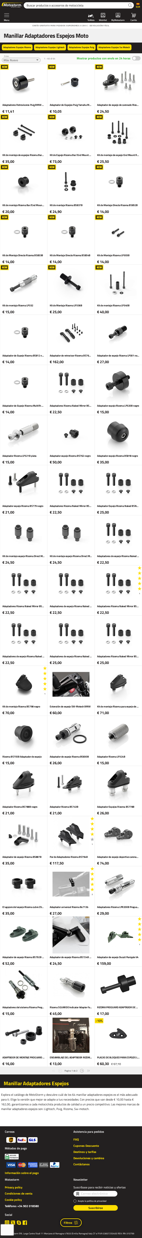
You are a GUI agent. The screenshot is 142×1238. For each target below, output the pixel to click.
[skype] (19, 1222)
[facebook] (25, 1222)
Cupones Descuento (86, 1145)
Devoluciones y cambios (88, 1158)
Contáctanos (81, 1164)
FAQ (76, 1139)
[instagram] (7, 1222)
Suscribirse (95, 1208)
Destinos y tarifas (84, 1152)
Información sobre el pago (22, 1173)
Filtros (68, 1222)
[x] (13, 1222)
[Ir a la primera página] (53, 1070)
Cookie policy (13, 1199)
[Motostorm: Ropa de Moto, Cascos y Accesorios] (12, 5)
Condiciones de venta (18, 1193)
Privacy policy (13, 1187)
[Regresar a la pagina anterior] (60, 1070)
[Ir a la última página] (88, 1070)
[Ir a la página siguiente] (82, 1070)
